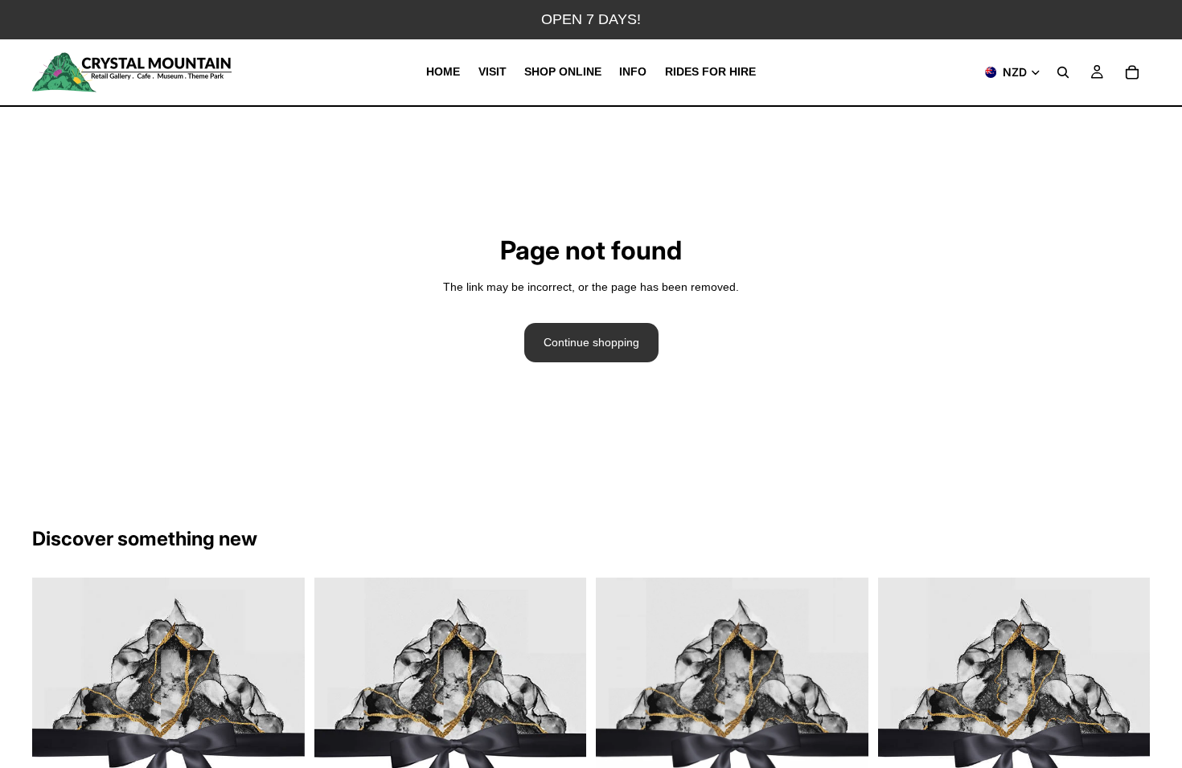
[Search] (1063, 72)
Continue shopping (591, 342)
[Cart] (1132, 72)
